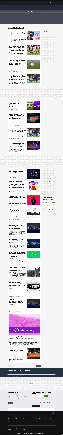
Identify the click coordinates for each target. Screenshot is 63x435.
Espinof (23, 418)
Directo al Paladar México (31, 428)
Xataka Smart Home (9, 421)
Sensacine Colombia (23, 429)
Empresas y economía (12, 148)
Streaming (9, 394)
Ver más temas (10, 403)
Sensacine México (24, 428)
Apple (8, 398)
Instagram (51, 3)
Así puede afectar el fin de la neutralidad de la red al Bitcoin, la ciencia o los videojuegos (17, 210)
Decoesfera (44, 418)
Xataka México (10, 428)
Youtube (53, 3)
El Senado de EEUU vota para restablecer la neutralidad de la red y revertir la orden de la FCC (17, 197)
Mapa (54, 32)
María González (12, 296)
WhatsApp (47, 3)
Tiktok (49, 3)
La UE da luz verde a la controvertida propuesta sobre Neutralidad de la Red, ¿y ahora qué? (17, 284)
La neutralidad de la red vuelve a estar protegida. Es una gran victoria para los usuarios (17, 171)
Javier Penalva (13, 264)
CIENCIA (23, 2)
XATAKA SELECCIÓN (18, 2)
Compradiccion (45, 419)
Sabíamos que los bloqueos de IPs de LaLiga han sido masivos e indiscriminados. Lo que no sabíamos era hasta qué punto (17, 48)
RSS (43, 211)
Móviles (9, 396)
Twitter (55, 3)
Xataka (9, 417)
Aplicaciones (11, 258)
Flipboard (45, 211)
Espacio (25, 394)
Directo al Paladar (31, 417)
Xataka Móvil (9, 418)
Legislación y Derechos (12, 52)
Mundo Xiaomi (10, 422)
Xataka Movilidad (26, 396)
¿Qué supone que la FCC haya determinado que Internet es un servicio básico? (17, 350)
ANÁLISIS (11, 2)
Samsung (17, 398)
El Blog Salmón (52, 417)
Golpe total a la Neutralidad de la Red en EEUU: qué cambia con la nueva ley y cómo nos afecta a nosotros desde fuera (17, 226)
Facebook (47, 209)
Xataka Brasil (9, 429)
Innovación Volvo (33, 11)
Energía (17, 396)
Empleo (17, 399)
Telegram (50, 3)
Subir (53, 413)
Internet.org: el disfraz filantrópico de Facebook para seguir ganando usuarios (22, 338)
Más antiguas (38, 366)
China (43, 32)
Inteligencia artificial (27, 398)
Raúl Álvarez (13, 205)
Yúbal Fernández (13, 219)
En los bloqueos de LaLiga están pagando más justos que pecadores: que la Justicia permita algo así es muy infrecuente (17, 63)
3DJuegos (16, 417)
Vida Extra (16, 418)
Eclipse (51, 32)
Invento (46, 32)
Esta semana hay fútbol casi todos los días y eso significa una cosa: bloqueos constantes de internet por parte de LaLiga (17, 131)
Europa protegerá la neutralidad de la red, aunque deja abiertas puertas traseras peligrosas (17, 269)
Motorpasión (37, 417)
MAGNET (33, 2)
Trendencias (44, 417)
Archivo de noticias (12, 366)
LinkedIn (47, 211)
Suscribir (53, 202)
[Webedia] (53, 0)
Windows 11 (25, 399)
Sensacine (23, 417)
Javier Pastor (12, 42)
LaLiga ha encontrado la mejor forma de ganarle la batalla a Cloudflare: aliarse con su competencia (16, 104)
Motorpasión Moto (38, 418)
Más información (38, 434)
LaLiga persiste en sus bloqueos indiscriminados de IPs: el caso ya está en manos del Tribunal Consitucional (17, 34)
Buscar (54, 409)
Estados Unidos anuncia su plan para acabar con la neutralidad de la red (17, 240)
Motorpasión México (37, 428)
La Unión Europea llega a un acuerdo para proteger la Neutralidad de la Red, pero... (16, 301)
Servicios (10, 81)
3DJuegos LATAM (17, 428)
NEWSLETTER (39, 2)
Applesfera (9, 419)
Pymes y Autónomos (51, 419)
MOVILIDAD (28, 2)
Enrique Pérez (12, 177)
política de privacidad (44, 397)
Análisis (17, 394)
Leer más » (13, 41)
